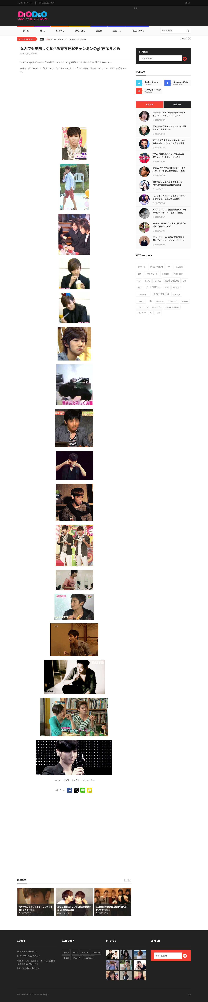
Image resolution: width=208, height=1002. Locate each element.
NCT (139, 274)
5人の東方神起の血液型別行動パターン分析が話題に (73, 908)
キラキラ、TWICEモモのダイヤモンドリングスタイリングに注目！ (169, 114)
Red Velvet (172, 280)
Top (189, 994)
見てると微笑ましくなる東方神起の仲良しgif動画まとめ (35, 908)
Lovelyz (141, 301)
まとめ (99, 30)
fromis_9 (176, 294)
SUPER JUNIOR (172, 307)
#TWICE (85, 952)
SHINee (185, 301)
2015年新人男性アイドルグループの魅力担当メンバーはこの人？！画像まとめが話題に (169, 143)
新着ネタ (177, 104)
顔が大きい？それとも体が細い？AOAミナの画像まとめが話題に (167, 183)
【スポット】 (142, 294)
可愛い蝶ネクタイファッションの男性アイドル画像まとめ (169, 128)
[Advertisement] (135, 17)
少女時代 (179, 267)
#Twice (60, 30)
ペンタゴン (156, 307)
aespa (165, 274)
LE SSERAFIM (160, 294)
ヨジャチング (142, 307)
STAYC (147, 280)
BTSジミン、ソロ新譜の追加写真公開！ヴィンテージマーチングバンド (169, 239)
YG (151, 312)
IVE (169, 267)
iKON (158, 312)
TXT (139, 280)
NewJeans (177, 287)
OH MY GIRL (173, 301)
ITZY (167, 287)
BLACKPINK (154, 287)
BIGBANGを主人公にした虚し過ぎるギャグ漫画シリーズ (169, 225)
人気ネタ (150, 104)
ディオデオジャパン (24, 3)
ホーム (26, 30)
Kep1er (178, 274)
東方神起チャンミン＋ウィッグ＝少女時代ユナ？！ (112, 908)
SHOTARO (141, 312)
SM (150, 301)
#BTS (42, 30)
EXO (185, 280)
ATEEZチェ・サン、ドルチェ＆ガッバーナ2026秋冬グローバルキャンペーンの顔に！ (89, 39)
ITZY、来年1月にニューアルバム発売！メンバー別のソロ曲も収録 (168, 156)
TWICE (141, 267)
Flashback (138, 30)
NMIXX (140, 287)
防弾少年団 (157, 267)
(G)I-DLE (157, 280)
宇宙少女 (160, 301)
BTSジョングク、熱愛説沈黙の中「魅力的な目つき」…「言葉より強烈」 (169, 211)
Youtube (96, 952)
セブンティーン (151, 274)
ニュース (117, 30)
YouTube (80, 30)
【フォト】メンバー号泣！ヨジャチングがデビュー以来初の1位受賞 (169, 197)
